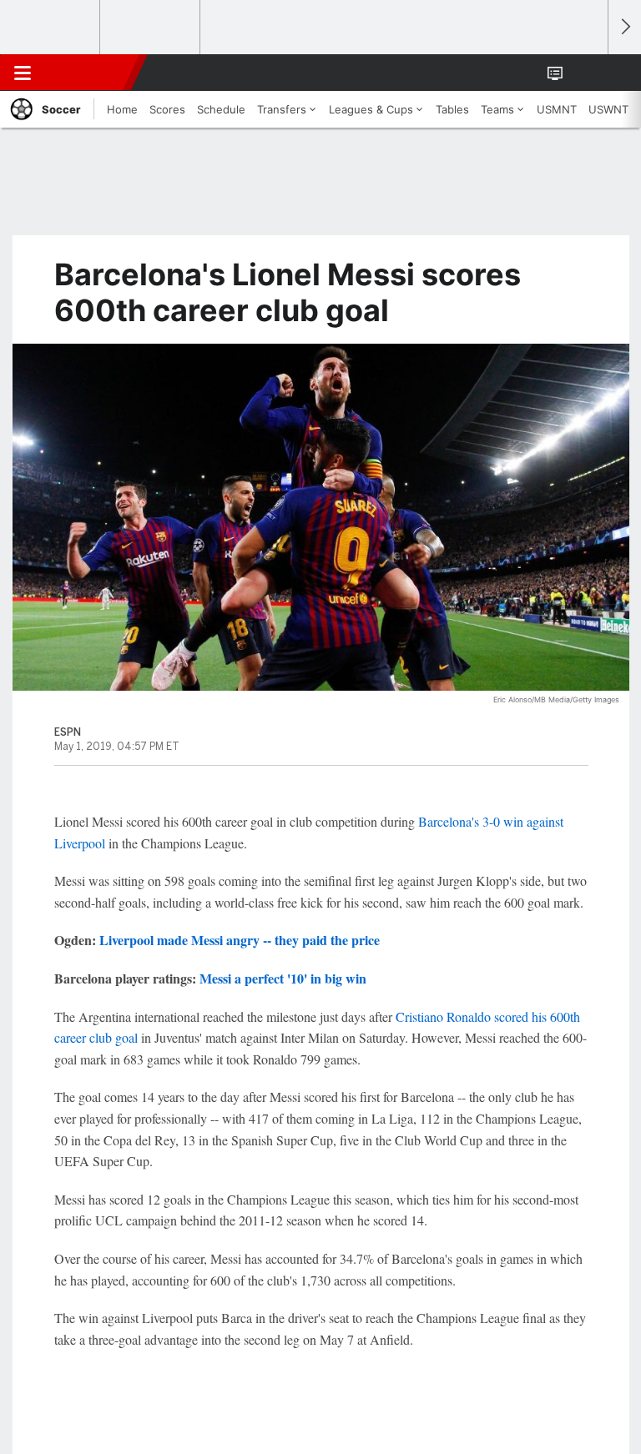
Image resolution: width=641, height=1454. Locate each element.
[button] (586, 72)
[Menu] (22, 72)
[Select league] (50, 27)
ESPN (89, 72)
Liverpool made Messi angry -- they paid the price (239, 939)
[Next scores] (624, 27)
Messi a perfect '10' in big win (282, 978)
